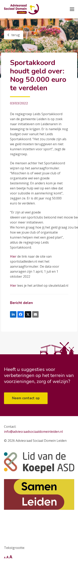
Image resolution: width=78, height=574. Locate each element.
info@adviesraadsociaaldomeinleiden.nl (33, 431)
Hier (13, 256)
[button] (72, 9)
